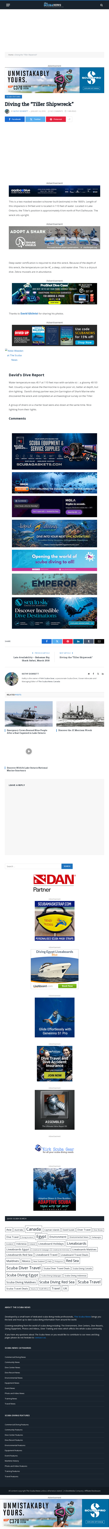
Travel (56, 1288)
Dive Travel (12, 1237)
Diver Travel (84, 1229)
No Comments (56, 111)
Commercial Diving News (15, 1357)
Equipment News (12, 1383)
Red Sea (72, 1260)
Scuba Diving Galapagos (51, 1275)
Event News (10, 1388)
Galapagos (96, 1237)
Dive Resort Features (14, 1440)
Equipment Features (13, 1450)
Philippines (59, 1261)
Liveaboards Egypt (17, 1249)
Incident (9, 1244)
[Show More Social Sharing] (69, 119)
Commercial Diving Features (17, 1424)
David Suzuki (68, 1229)
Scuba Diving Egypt (22, 1275)
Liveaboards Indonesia (61, 1250)
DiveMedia (70, 1490)
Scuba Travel (89, 1281)
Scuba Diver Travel (24, 1267)
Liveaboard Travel (46, 1254)
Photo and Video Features (16, 1466)
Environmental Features (15, 1445)
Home (10, 55)
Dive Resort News (12, 1372)
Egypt (41, 1236)
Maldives (12, 1261)
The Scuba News (33, 1490)
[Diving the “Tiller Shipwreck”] (54, 150)
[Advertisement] (54, 30)
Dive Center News (12, 1367)
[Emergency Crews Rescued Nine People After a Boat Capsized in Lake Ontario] (29, 714)
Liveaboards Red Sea (19, 1254)
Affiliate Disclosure (92, 1490)
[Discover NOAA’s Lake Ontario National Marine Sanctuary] (29, 751)
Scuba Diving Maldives (21, 1282)
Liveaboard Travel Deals (74, 1254)
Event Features (11, 1455)
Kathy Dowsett (20, 111)
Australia (18, 1229)
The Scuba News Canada (49, 681)
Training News (11, 1398)
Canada (33, 1229)
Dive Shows (98, 1230)
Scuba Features (13, 96)
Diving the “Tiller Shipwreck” (76, 657)
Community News (12, 1362)
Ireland (32, 1244)
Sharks (33, 1289)
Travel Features (11, 1476)
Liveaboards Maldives (84, 1249)
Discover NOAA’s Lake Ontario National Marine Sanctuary (27, 769)
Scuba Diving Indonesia (75, 1275)
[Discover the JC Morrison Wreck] (80, 714)
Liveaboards (76, 1243)
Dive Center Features (14, 1435)
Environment (58, 1237)
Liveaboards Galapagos (41, 1250)
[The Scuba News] (54, 5)
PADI (50, 1261)
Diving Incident (27, 1237)
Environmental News (79, 1237)
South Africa (44, 1289)
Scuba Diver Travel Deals (57, 1268)
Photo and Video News (14, 1393)
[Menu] (8, 5)
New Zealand (39, 1261)
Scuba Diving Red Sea (57, 1281)
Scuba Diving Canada (82, 1268)
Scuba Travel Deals (17, 1288)
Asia (8, 1229)
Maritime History (12, 1461)
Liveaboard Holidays (51, 1243)
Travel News (10, 1403)
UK (65, 1288)
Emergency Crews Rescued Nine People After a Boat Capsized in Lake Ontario (27, 731)
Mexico (26, 1261)
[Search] (101, 5)
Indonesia (21, 1243)
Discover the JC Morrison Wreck (75, 730)
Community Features (14, 1429)
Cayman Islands (51, 1229)
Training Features (12, 1471)
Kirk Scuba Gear (47, 678)
